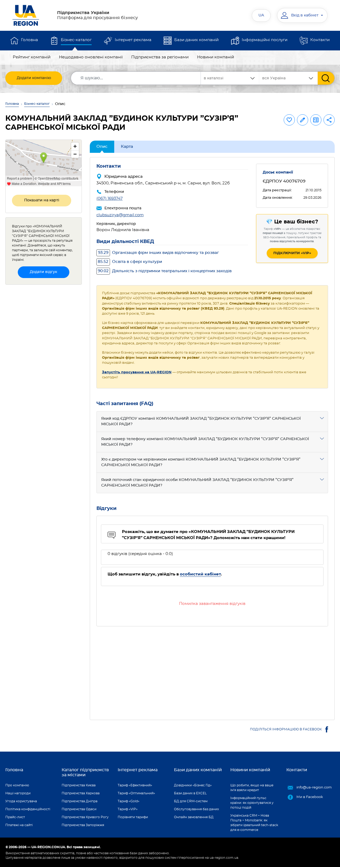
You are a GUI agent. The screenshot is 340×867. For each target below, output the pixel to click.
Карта (127, 147)
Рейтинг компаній (31, 57)
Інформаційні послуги (264, 40)
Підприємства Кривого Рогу (85, 817)
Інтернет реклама (133, 40)
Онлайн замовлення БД (194, 817)
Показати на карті (41, 200)
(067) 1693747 (109, 199)
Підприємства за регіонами (160, 57)
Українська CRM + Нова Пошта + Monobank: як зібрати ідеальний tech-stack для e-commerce (254, 822)
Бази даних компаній (196, 40)
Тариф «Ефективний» (135, 785)
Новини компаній (215, 57)
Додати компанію (34, 78)
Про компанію (17, 785)
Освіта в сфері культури (130, 262)
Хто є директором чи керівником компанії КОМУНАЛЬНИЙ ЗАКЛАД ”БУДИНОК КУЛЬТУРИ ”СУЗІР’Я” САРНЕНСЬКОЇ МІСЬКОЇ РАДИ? (200, 462)
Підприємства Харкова (81, 793)
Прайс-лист (15, 817)
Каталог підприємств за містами (85, 772)
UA (261, 15)
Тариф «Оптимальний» (136, 793)
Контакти (320, 40)
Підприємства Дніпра (79, 801)
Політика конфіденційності (27, 809)
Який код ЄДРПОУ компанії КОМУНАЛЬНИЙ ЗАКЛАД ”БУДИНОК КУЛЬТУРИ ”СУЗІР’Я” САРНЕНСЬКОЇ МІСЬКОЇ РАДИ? (201, 421)
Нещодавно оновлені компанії (91, 57)
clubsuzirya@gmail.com (120, 215)
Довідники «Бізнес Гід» (193, 785)
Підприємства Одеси (79, 809)
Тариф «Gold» (128, 801)
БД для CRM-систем (190, 801)
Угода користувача (21, 801)
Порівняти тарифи (133, 817)
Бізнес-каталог (76, 40)
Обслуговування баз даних (196, 809)
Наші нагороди (18, 793)
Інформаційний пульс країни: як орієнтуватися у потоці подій (252, 802)
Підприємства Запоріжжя (83, 825)
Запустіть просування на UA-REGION (137, 372)
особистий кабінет (200, 574)
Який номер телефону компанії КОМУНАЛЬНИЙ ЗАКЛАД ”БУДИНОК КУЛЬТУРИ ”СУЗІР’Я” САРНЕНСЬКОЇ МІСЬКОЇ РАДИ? (205, 441)
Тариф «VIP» (128, 809)
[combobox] (288, 78)
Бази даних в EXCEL (190, 793)
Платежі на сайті (19, 825)
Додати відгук (43, 272)
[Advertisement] (212, 670)
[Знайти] (326, 78)
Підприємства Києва (79, 785)
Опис (102, 147)
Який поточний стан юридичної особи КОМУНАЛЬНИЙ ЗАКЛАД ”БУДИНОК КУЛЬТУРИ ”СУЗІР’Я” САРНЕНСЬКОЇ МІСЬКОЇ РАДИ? (197, 482)
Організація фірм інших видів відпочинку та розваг (158, 253)
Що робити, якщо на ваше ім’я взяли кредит (251, 788)
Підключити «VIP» (292, 253)
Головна (29, 40)
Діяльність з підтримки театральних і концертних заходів (165, 271)
